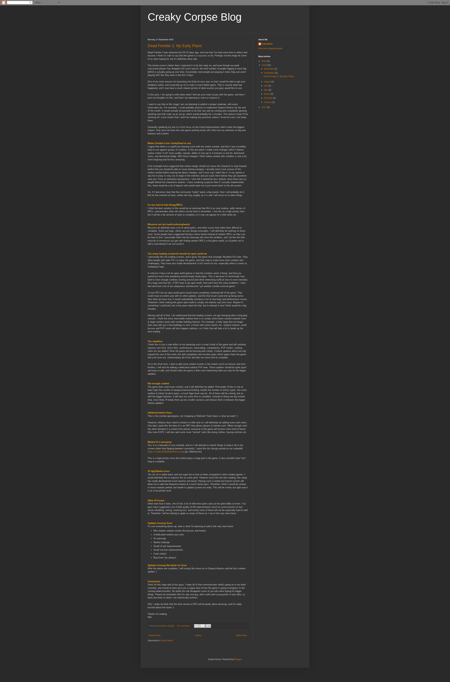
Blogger (238, 659)
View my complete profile (270, 48)
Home (198, 635)
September (269, 73)
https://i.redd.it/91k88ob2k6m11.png (166, 451)
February (268, 98)
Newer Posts (155, 635)
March (267, 94)
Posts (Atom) (167, 640)
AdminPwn (267, 44)
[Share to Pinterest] (209, 626)
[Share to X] (202, 626)
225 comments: (184, 626)
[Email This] (196, 626)
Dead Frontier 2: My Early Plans (175, 46)
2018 (264, 65)
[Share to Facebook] (206, 626)
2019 (264, 61)
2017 (264, 107)
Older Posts (241, 635)
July (266, 85)
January (268, 102)
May (266, 90)
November (269, 69)
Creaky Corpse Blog (195, 17)
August (267, 81)
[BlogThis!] (199, 626)
